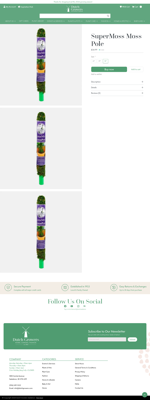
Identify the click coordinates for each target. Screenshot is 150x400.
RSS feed (39, 398)
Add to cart (135, 69)
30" (99, 61)
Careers (78, 380)
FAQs (77, 384)
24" (94, 61)
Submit (132, 339)
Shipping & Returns (82, 376)
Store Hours (79, 363)
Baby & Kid (46, 384)
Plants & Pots (47, 368)
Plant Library (38, 21)
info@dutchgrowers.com (23, 388)
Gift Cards (23, 21)
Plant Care (46, 372)
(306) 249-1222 (15, 385)
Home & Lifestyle (48, 380)
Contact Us (79, 388)
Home (44, 388)
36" (105, 61)
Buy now (109, 69)
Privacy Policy (80, 372)
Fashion (45, 376)
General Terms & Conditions (85, 368)
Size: (93, 57)
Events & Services (48, 363)
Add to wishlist (96, 74)
